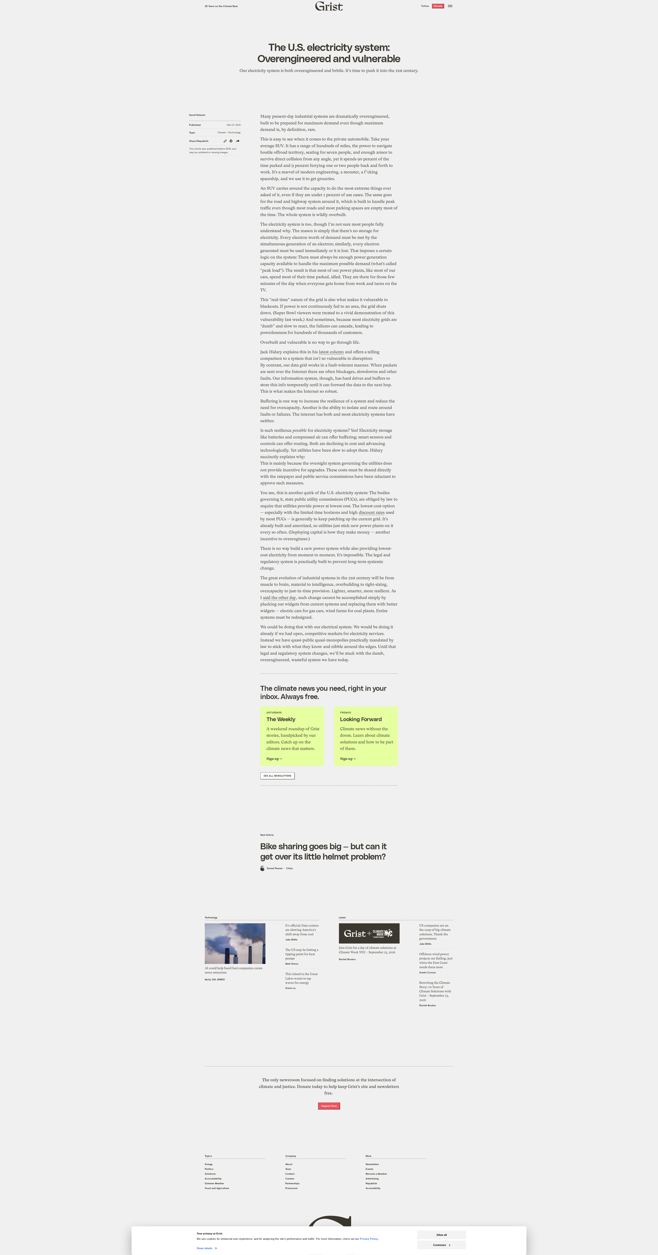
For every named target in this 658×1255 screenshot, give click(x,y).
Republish (371, 1183)
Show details (204, 1248)
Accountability (213, 1178)
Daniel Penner (275, 868)
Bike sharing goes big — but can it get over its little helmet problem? (323, 851)
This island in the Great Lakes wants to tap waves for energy (301, 978)
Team (288, 1168)
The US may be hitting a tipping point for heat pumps (301, 954)
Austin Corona (427, 972)
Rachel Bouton (347, 959)
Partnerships (292, 1183)
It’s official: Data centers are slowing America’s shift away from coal (302, 930)
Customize (439, 1244)
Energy (209, 1164)
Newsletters (372, 1164)
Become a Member (376, 1173)
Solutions (210, 1173)
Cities (289, 868)
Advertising (372, 1178)
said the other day (279, 597)
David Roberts (197, 114)
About (288, 1164)
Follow (425, 5)
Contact (290, 1173)
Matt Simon (291, 963)
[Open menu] (450, 6)
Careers (289, 1178)
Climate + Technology (229, 132)
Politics (209, 1168)
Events (369, 1168)
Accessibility (373, 1188)
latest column (331, 352)
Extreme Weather (214, 1183)
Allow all (441, 1234)
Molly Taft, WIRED (215, 979)
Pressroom (291, 1188)
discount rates (372, 512)
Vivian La (290, 988)
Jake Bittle (291, 939)
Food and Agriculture (217, 1188)
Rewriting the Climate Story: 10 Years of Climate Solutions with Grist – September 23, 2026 (435, 991)
